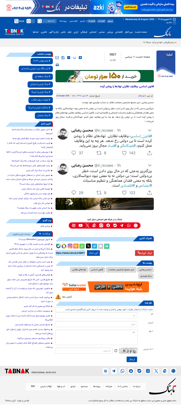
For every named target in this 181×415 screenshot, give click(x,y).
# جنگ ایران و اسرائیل (40, 84)
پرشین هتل (45, 226)
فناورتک (91, 21)
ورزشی (110, 32)
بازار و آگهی (54, 32)
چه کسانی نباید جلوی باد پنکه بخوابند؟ (33, 208)
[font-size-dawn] (68, 57)
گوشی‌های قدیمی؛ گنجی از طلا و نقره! (34, 275)
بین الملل (128, 32)
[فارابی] (105, 76)
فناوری (44, 32)
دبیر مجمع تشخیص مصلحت (121, 269)
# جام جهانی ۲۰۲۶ (41, 61)
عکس (63, 32)
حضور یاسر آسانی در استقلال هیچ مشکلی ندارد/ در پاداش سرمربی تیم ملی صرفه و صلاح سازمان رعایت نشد (29, 177)
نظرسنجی (73, 21)
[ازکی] (133, 7)
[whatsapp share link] (82, 246)
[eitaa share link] (75, 246)
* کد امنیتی (148, 349)
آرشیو (82, 21)
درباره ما (137, 386)
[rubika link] (135, 225)
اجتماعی (93, 32)
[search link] (39, 21)
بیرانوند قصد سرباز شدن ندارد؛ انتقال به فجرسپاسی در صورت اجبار (30, 299)
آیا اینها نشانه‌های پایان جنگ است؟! (34, 184)
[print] (57, 64)
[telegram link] (122, 225)
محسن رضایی (145, 269)
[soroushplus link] (108, 225)
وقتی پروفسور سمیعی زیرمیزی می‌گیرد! (33, 338)
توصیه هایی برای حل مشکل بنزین (36, 189)
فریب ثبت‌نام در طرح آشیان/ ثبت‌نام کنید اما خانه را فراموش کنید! (30, 145)
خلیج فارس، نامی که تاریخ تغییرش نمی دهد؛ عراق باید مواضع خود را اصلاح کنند (30, 281)
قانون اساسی (97, 269)
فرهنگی (84, 32)
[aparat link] (73, 225)
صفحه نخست (141, 32)
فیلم (69, 32)
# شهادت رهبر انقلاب (40, 100)
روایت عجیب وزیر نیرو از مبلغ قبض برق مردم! (31, 138)
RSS (33, 386)
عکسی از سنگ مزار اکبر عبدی (38, 170)
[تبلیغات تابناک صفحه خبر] (165, 65)
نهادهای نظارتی (79, 269)
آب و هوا (61, 386)
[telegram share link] (94, 246)
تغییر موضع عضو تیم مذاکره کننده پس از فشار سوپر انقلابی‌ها (29, 318)
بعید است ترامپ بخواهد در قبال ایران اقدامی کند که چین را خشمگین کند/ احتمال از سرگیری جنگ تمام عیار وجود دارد (30, 266)
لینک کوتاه (146, 252)
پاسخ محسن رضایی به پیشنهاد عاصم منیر (32, 324)
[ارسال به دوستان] (100, 246)
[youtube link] (80, 225)
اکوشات (101, 21)
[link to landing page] (163, 32)
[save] (63, 57)
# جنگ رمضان (43, 115)
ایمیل (150, 322)
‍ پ (74, 57)
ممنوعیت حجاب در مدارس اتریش (35, 311)
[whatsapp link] (129, 225)
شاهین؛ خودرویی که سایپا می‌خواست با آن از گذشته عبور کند (29, 290)
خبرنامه (109, 386)
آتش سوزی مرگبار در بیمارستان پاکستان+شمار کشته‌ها (32, 131)
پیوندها (63, 21)
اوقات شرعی (46, 386)
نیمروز (110, 21)
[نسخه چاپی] (106, 246)
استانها (36, 32)
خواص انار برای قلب (42, 203)
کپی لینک (93, 253)
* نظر (151, 331)
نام (152, 314)
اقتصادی (118, 32)
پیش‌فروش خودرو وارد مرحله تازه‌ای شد (154, 42)
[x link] (87, 225)
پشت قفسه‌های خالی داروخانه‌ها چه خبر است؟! (30, 165)
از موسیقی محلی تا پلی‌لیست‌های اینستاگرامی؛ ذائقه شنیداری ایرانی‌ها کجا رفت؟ (29, 154)
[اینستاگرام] (69, 245)
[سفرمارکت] (104, 286)
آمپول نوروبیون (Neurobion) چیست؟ (34, 239)
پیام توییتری (145, 276)
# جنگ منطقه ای (42, 76)
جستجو (84, 386)
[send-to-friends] (57, 57)
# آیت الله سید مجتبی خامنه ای (35, 69)
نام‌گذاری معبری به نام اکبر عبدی (37, 306)
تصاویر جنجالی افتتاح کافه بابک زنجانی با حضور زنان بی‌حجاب (29, 345)
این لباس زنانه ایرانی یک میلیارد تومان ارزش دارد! (29, 198)
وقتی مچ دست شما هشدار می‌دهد (35, 213)
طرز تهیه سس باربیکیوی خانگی (37, 193)
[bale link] (115, 225)
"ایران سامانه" (10, 400)
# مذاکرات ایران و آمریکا (39, 108)
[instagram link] (101, 225)
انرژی (76, 32)
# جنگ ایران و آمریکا (40, 92)
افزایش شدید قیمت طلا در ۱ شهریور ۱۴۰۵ (32, 244)
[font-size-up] (80, 57)
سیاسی (102, 32)
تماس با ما (123, 386)
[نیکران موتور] (105, 204)
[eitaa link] (94, 225)
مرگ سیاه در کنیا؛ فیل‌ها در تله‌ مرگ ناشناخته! (31, 161)
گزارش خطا (67, 297)
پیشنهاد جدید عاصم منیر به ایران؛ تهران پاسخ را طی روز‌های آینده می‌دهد (29, 331)
